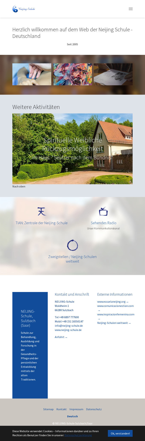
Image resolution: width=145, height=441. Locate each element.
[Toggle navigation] (131, 9)
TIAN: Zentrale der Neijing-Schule (42, 222)
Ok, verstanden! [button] (120, 433)
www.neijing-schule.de (68, 330)
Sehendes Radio (103, 222)
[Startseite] (23, 9)
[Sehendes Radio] (103, 211)
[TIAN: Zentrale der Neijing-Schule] (41, 211)
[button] (21, 148)
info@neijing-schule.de (69, 325)
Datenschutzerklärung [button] (78, 435)
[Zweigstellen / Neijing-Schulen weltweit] (72, 245)
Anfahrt (59, 337)
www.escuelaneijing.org (111, 301)
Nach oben (18, 186)
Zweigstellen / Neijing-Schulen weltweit (72, 259)
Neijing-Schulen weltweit (112, 323)
